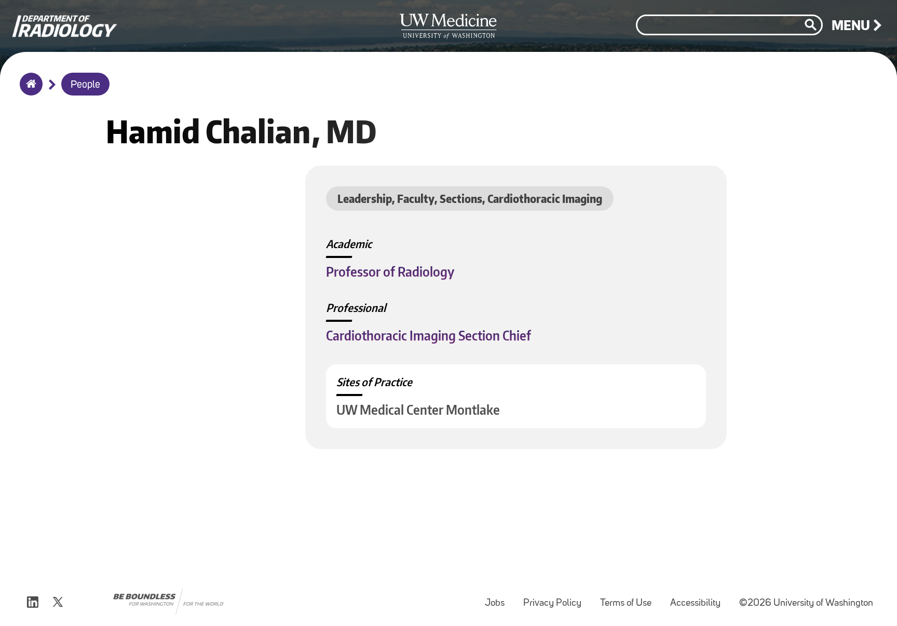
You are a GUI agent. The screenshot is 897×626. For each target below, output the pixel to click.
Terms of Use (630, 598)
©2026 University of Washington (806, 603)
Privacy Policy (556, 598)
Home (29, 90)
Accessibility (699, 598)
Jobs (499, 598)
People (85, 85)
